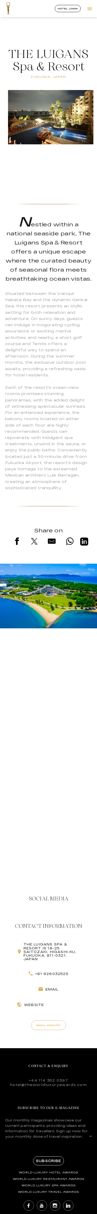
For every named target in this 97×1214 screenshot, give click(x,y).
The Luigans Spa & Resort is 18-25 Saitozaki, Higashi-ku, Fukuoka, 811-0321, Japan (50, 951)
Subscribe (48, 1161)
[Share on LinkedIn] (84, 542)
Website (34, 1005)
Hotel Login (68, 8)
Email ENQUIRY (48, 1025)
